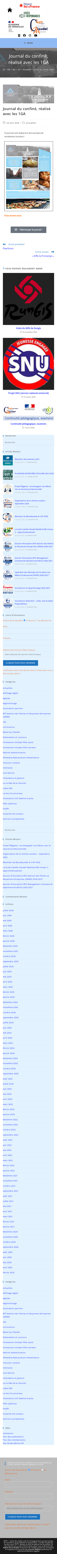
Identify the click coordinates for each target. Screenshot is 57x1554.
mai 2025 (7, 976)
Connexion (8, 1433)
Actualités (31, 123)
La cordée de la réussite (14, 783)
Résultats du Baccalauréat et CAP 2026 (31, 516)
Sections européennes (13, 819)
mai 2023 (7, 1094)
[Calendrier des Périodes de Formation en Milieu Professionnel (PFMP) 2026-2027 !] (8, 575)
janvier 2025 (9, 997)
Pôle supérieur (10, 803)
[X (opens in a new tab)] (19, 35)
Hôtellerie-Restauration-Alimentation (21, 757)
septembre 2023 (11, 1073)
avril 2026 (7, 925)
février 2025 (8, 992)
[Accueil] (4, 69)
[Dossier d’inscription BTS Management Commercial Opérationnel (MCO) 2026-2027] (8, 561)
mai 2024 (7, 1033)
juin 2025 (7, 971)
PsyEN (6, 808)
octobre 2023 (9, 1068)
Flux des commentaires (14, 1440)
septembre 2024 (11, 1017)
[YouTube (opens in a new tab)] (35, 35)
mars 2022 (8, 1160)
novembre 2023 (10, 1063)
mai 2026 (7, 920)
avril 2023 (7, 1099)
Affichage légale (10, 693)
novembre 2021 (10, 1180)
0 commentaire (31, 462)
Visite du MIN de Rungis (28, 328)
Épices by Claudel (11, 732)
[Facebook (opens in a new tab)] (25, 35)
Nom (5, 626)
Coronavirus (9, 727)
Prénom (7, 638)
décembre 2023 (10, 1058)
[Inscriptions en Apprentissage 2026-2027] (8, 589)
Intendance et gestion (13, 778)
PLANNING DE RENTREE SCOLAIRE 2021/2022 (34, 473)
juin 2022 (7, 1145)
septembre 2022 (11, 1135)
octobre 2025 (9, 956)
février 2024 (8, 1048)
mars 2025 (8, 987)
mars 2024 (8, 1043)
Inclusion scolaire (11, 763)
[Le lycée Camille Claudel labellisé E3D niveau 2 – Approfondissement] (8, 532)
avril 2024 (7, 1038)
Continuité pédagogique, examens (28, 423)
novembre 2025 (10, 951)
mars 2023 (8, 1104)
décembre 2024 (10, 1002)
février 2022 (8, 1165)
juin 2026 (7, 915)
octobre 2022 (9, 1129)
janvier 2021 (9, 1226)
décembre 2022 (10, 1119)
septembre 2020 (11, 1247)
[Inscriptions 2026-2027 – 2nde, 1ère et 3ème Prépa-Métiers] (8, 604)
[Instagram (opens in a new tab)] (30, 35)
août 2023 (8, 1078)
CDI (4, 722)
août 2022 (8, 1140)
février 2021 (8, 1221)
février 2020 (8, 1272)
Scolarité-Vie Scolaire (13, 814)
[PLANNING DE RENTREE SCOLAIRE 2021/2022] (8, 475)
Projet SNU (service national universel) (28, 393)
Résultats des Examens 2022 (27, 459)
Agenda (6, 698)
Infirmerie (8, 768)
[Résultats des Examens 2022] (8, 460)
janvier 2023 (9, 1114)
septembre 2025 (11, 961)
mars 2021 (8, 1216)
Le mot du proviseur (13, 793)
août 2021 (8, 1196)
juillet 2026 (8, 910)
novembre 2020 (10, 1237)
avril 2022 (7, 1155)
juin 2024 (7, 1027)
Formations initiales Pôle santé (18, 742)
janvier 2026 (9, 941)
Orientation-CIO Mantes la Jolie (18, 798)
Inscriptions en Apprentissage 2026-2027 (32, 588)
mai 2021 (7, 1206)
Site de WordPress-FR (13, 1443)
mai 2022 (7, 1150)
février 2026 (8, 936)
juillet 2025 (8, 966)
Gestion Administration (14, 752)
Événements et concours (15, 737)
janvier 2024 (9, 1053)
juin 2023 (7, 1089)
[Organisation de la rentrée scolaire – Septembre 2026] (8, 503)
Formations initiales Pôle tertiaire (19, 747)
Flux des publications (13, 1436)
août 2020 (8, 1252)
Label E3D (7, 788)
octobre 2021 (9, 1186)
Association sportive (13, 708)
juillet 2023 (8, 1084)
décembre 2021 (10, 1175)
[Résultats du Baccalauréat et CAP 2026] (8, 518)
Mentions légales (33, 1551)
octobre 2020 (9, 1242)
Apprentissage (10, 703)
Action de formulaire (13, 620)
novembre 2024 (10, 1007)
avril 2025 (7, 981)
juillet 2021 (8, 1201)
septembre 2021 (11, 1191)
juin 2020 (7, 1257)
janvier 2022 (9, 1170)
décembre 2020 (10, 1231)
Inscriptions (9, 773)
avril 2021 (7, 1211)
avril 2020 (7, 1267)
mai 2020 (7, 1262)
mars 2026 (8, 930)
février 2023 (8, 1109)
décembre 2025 (10, 946)
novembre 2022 (10, 1124)
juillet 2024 (8, 1022)
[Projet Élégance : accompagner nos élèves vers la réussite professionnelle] (8, 489)
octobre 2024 (9, 1012)
